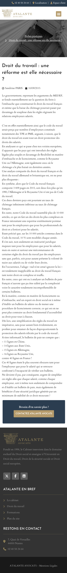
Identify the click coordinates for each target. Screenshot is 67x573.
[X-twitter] (6, 476)
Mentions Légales (48, 565)
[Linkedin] (24, 476)
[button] (58, 14)
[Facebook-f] (15, 476)
